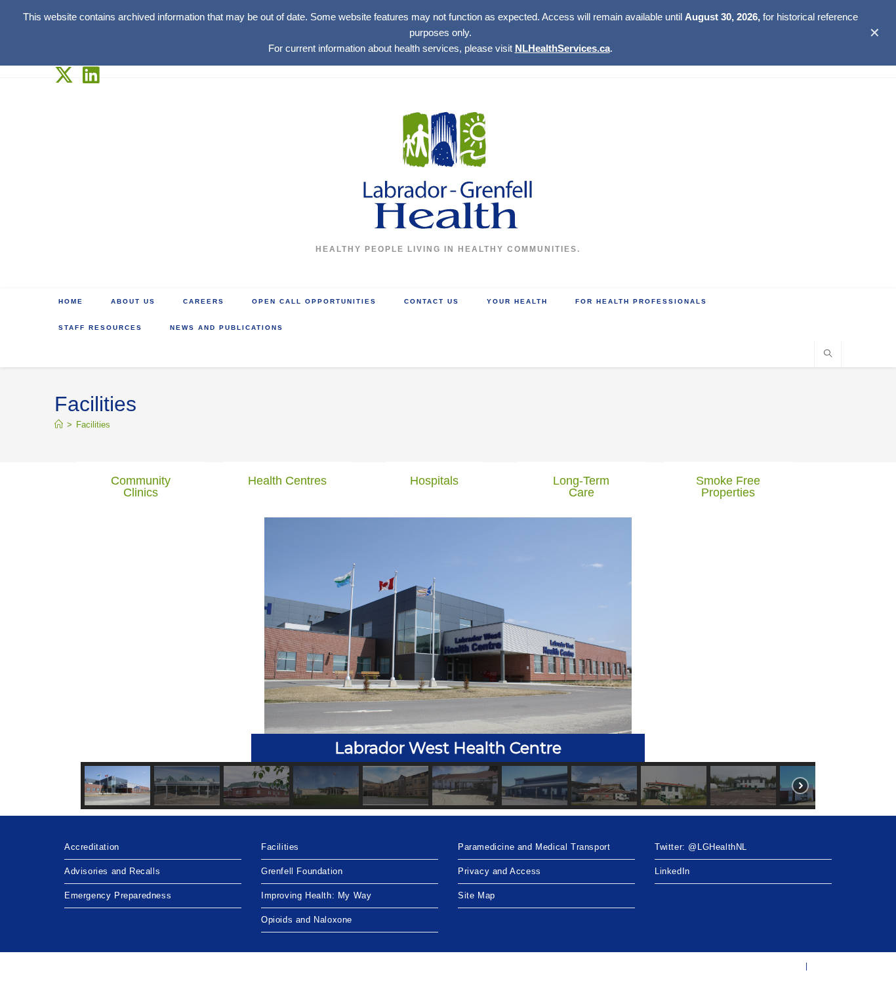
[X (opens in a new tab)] (66, 75)
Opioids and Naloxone (306, 920)
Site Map (476, 895)
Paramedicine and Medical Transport (534, 847)
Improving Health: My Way (316, 895)
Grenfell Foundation (301, 871)
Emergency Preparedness (117, 895)
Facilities (93, 425)
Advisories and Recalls (112, 871)
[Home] (58, 425)
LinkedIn (672, 871)
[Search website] (828, 355)
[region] (448, 663)
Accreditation (91, 847)
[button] (448, 639)
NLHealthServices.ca (562, 48)
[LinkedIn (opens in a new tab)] (91, 75)
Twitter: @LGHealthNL (701, 847)
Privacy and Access (499, 871)
